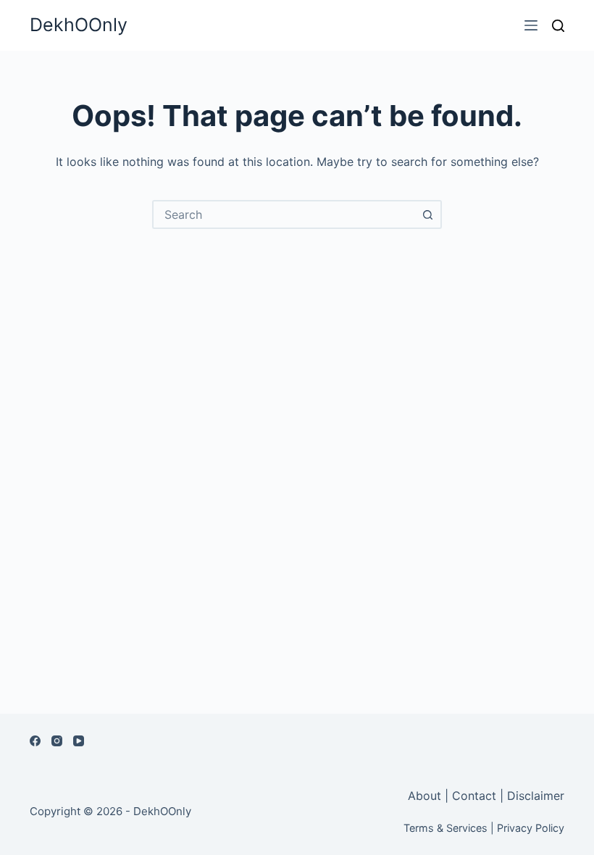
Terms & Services (445, 828)
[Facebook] (35, 740)
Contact (474, 795)
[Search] (558, 26)
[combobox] (284, 214)
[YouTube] (78, 740)
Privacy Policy (530, 828)
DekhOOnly (78, 25)
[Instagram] (56, 740)
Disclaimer (535, 795)
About (426, 795)
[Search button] (427, 214)
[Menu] (530, 25)
